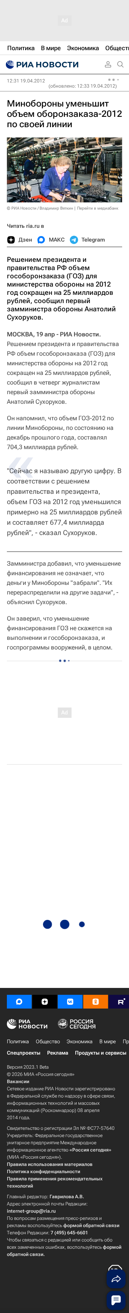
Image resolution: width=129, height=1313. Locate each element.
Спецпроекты (23, 1053)
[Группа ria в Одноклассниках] (95, 1002)
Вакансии (18, 1081)
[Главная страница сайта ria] (41, 64)
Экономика (80, 1041)
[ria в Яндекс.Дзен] (44, 1002)
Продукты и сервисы (100, 1053)
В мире (107, 1041)
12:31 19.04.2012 (26, 81)
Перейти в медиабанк (97, 208)
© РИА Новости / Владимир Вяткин (40, 208)
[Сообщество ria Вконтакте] (70, 1002)
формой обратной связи (91, 1225)
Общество (48, 1041)
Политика (18, 1041)
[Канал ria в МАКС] (19, 1002)
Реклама (57, 1053)
